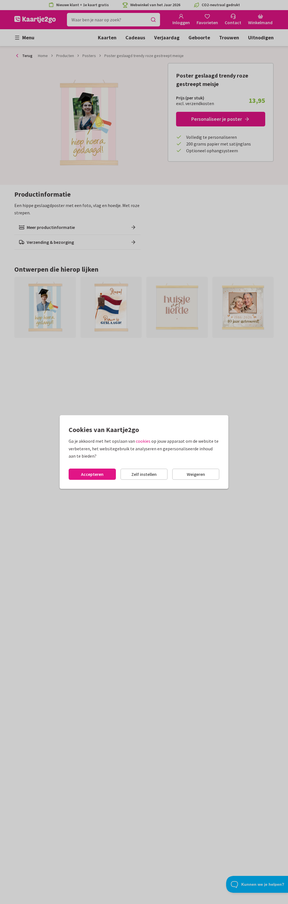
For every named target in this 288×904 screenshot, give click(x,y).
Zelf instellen (144, 474)
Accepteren (92, 474)
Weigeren (196, 474)
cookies (143, 441)
